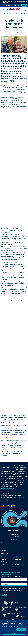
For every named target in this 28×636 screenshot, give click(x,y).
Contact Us (18, 550)
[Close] (26, 621)
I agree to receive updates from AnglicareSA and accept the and (14, 589)
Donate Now (4, 2)
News (5, 13)
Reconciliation (5, 493)
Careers (3, 545)
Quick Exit (15, 5)
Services (3, 559)
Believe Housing (19, 562)
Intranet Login (18, 564)
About (16, 545)
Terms (9, 590)
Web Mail (17, 567)
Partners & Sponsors (6, 548)
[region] (14, 628)
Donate (24, 5)
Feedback (3, 550)
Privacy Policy (17, 590)
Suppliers (17, 548)
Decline (14, 633)
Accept (21, 629)
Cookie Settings (6, 629)
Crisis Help (6, 5)
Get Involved (4, 553)
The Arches (18, 559)
